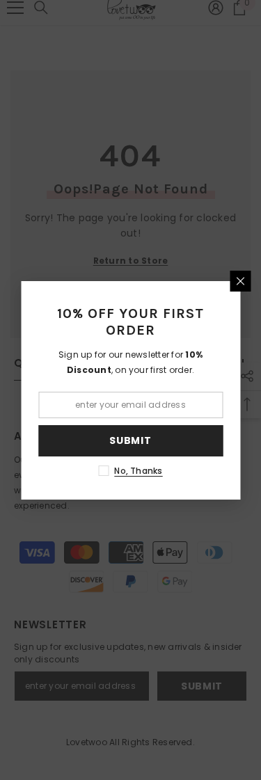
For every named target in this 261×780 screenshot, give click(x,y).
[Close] (240, 281)
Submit (130, 440)
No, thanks (138, 471)
